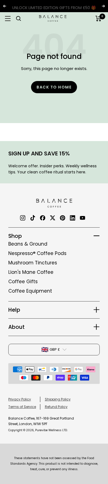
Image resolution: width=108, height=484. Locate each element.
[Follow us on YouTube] (82, 218)
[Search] (18, 18)
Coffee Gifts (23, 281)
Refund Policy (56, 406)
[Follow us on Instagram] (22, 218)
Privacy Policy (19, 399)
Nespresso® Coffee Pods (37, 253)
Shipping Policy (58, 399)
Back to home (54, 87)
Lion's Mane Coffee (30, 272)
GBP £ (55, 349)
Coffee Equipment (30, 291)
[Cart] (98, 18)
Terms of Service (22, 406)
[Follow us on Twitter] (52, 218)
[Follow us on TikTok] (32, 218)
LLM (11, 387)
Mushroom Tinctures (32, 262)
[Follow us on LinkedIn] (72, 218)
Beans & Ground (27, 244)
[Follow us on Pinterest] (62, 218)
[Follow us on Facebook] (42, 218)
